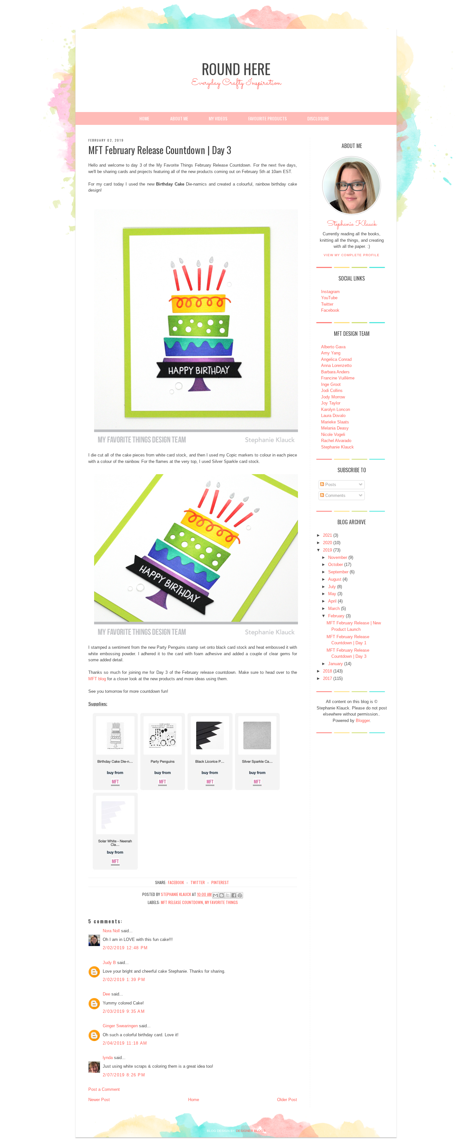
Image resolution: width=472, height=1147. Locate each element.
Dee (106, 994)
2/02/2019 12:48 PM (125, 947)
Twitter (327, 304)
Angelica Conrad (336, 359)
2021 (327, 535)
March (334, 608)
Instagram (330, 291)
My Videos (218, 118)
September (338, 571)
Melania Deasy (335, 428)
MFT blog (97, 678)
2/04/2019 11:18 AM (125, 1043)
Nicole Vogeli (333, 434)
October (335, 564)
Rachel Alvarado (336, 440)
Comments (334, 495)
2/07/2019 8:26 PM (124, 1075)
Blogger (363, 720)
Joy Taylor (330, 403)
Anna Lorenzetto (336, 365)
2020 (327, 542)
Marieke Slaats (335, 422)
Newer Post (99, 1099)
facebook (176, 882)
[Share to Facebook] (234, 895)
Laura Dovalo (333, 415)
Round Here (236, 68)
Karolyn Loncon (335, 409)
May (332, 593)
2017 (327, 678)
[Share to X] (227, 895)
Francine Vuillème (337, 378)
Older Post (287, 1099)
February (336, 615)
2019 (327, 550)
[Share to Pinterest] (240, 895)
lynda (108, 1057)
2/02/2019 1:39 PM (124, 979)
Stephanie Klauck (352, 225)
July (332, 586)
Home (144, 118)
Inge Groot (331, 384)
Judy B (109, 962)
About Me (179, 118)
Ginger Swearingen (120, 1025)
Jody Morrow (333, 397)
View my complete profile (352, 255)
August (334, 579)
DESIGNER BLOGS (251, 1131)
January (335, 663)
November (337, 557)
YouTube (329, 297)
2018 (327, 671)
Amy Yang (330, 353)
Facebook (330, 310)
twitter (197, 882)
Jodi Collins (332, 390)
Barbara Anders (335, 371)
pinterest (220, 882)
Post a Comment (104, 1089)
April (332, 601)
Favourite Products (267, 118)
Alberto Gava (333, 346)
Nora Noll (111, 930)
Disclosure (318, 118)
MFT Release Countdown (182, 902)
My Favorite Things (221, 902)
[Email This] (215, 895)
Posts (330, 484)
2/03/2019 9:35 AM (124, 1011)
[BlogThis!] (221, 895)
